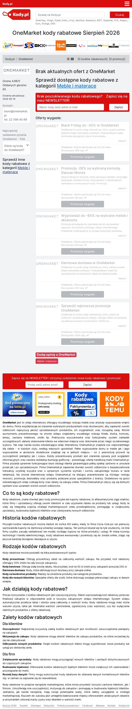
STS (116, 20)
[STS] (29, 45)
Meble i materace (16, 170)
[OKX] (39, 45)
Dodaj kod (124, 705)
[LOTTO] (8, 45)
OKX (53, 23)
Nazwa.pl (90, 20)
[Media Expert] (71, 45)
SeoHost (79, 20)
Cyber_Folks (61, 20)
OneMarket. (67, 147)
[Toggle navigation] (127, 4)
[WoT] (113, 45)
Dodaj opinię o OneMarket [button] (56, 354)
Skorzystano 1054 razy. (73, 335)
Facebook (87, 705)
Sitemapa (36, 705)
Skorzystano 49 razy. (72, 198)
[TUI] (82, 45)
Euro (38, 23)
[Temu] (61, 45)
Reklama (100, 705)
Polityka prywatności (68, 705)
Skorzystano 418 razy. (73, 288)
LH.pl (71, 20)
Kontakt (112, 705)
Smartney (40, 20)
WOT (99, 20)
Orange (45, 23)
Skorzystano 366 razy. (73, 150)
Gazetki (24, 705)
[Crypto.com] (50, 45)
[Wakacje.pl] (92, 45)
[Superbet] (18, 45)
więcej (121, 141)
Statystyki (49, 705)
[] (93, 59)
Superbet (108, 20)
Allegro (123, 20)
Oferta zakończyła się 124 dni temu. (92, 147)
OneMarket (26, 59)
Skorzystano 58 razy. (72, 245)
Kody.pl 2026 (9, 705)
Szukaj (119, 15)
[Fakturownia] (124, 45)
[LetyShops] (103, 45)
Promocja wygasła (83, 157)
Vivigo (50, 20)
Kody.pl (7, 4)
